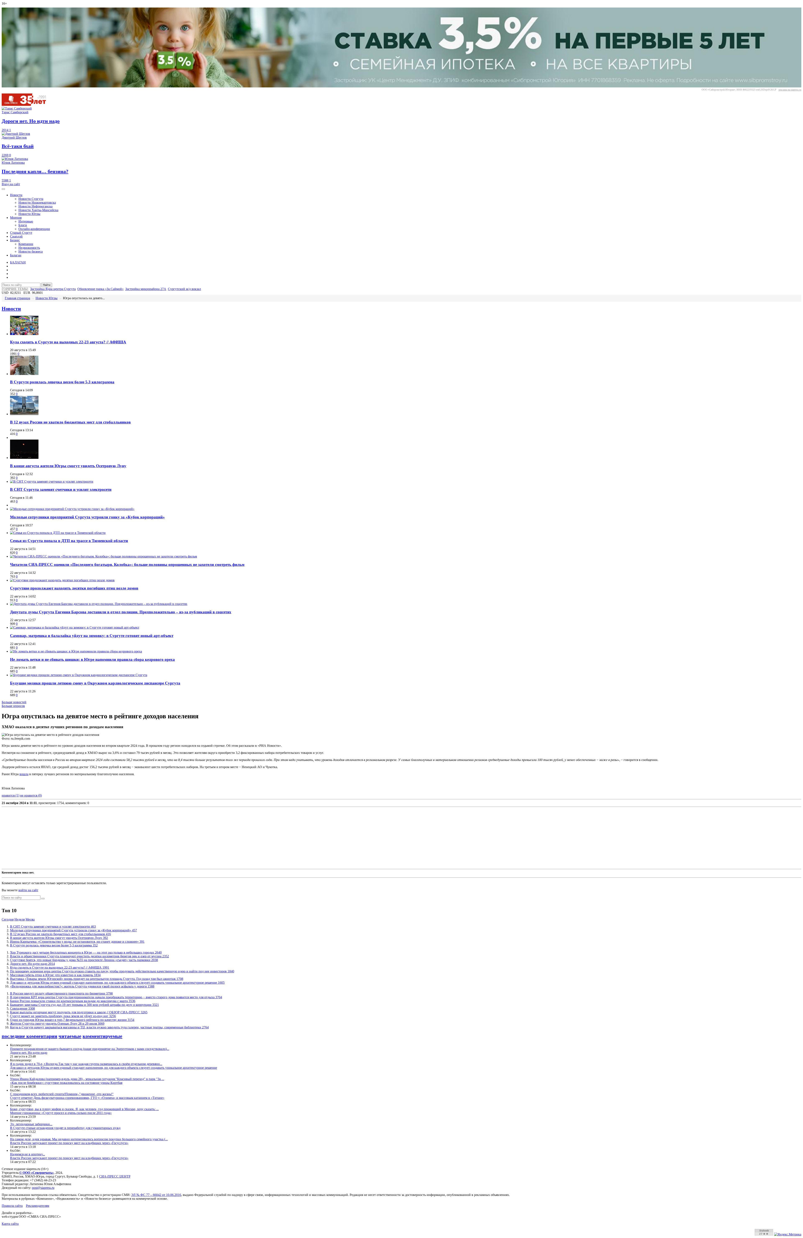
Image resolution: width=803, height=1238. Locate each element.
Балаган (15, 255)
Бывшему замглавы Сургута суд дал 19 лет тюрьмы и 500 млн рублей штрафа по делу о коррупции (84, 1005)
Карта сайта (10, 1223)
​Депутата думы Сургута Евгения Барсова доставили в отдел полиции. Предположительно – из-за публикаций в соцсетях (120, 612)
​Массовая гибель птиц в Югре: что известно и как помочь (55, 975)
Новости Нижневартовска (37, 202)
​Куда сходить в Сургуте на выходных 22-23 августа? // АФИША (68, 342)
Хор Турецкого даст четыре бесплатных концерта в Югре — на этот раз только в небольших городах (86, 952)
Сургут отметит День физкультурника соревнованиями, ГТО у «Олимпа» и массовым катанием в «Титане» (87, 1098)
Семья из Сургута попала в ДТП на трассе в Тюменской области (69, 540)
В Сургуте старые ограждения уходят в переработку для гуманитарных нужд (65, 1128)
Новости (16, 195)
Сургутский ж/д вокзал (184, 289)
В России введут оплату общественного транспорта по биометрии (61, 993)
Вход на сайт (11, 184)
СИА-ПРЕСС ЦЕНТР (114, 1176)
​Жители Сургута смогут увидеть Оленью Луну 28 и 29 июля (57, 1023)
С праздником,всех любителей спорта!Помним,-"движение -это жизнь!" (62, 1094)
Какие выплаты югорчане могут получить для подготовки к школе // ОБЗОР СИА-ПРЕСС (78, 1012)
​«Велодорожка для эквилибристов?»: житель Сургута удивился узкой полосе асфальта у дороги (82, 986)
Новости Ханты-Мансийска (38, 210)
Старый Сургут (21, 232)
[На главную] (27, 104)
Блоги (22, 225)
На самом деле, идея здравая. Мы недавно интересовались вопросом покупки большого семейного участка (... (89, 1139)
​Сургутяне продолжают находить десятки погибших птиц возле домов (74, 588)
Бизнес (15, 240)
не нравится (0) (31, 795)
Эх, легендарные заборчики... (31, 1124)
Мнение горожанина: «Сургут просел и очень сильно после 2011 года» (61, 1113)
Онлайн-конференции (34, 229)
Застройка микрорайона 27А (145, 289)
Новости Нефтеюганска (35, 206)
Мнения (16, 217)
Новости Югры (29, 214)
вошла (23, 774)
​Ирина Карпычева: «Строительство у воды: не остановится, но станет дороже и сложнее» (77, 941)
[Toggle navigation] (3, 189)
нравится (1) (10, 795)
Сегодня (8, 919)
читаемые (70, 1036)
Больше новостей (14, 702)
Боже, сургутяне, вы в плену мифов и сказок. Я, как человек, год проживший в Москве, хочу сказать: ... (84, 1109)
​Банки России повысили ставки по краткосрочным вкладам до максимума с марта (72, 1001)
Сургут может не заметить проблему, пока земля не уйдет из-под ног (63, 1016)
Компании (25, 244)
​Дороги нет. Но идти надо (32, 964)
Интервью (25, 221)
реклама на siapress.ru (790, 89)
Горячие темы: (15, 289)
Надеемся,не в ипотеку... (27, 1154)
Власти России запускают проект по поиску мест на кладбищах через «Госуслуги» (69, 1143)
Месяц (30, 919)
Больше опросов (13, 706)
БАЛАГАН (18, 262)
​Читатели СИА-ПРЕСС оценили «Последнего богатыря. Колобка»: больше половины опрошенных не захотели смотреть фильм (127, 564)
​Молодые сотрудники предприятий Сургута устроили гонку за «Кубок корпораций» (87, 517)
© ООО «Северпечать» (36, 1172)
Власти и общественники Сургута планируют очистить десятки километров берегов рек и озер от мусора (89, 956)
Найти (46, 284)
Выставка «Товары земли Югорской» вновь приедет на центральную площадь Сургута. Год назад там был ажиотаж (96, 979)
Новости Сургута (30, 199)
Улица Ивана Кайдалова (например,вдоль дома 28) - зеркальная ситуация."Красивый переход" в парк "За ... (87, 1079)
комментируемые (102, 1036)
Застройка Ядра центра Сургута (53, 289)
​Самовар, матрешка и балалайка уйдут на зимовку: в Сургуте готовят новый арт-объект (91, 635)
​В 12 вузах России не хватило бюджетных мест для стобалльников (70, 422)
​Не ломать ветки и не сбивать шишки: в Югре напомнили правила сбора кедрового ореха (92, 659)
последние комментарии (29, 1036)
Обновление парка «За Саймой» (100, 289)
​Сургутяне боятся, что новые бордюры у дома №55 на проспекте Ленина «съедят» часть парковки (84, 960)
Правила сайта (12, 1205)
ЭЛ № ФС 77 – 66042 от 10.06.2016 (156, 1195)
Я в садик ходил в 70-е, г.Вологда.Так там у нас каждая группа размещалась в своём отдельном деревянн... (86, 1064)
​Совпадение (22, 1008)
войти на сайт (28, 890)
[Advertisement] (127, 838)
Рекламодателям (37, 1205)
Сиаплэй (16, 236)
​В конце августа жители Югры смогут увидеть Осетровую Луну (68, 466)
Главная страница (17, 298)
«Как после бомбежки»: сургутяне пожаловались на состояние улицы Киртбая (66, 1083)
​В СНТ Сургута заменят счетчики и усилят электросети (60, 489)
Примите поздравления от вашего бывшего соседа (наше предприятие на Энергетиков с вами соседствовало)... (89, 1049)
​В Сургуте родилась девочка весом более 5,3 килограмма (62, 382)
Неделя (19, 919)
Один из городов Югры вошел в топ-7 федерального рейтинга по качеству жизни (72, 1020)
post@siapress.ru (43, 1187)
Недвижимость (29, 247)
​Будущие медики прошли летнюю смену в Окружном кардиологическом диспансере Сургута (95, 683)
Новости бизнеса (30, 251)
